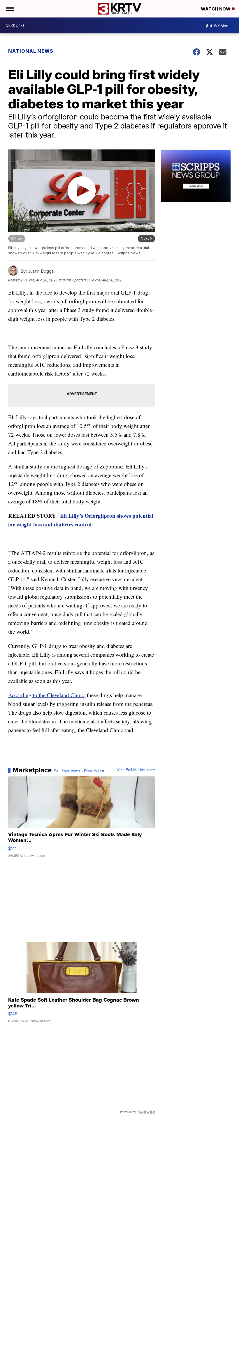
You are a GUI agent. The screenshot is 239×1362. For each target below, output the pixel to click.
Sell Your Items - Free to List (79, 771)
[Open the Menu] (9, 8)
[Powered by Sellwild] (146, 1112)
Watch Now (216, 9)
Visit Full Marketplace (136, 770)
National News (30, 51)
